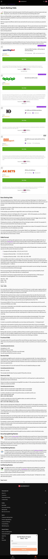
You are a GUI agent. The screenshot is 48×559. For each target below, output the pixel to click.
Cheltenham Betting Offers (7, 517)
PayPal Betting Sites (6, 533)
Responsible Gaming (6, 497)
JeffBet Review (24, 103)
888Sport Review (24, 163)
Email (12, 540)
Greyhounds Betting (6, 521)
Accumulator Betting (6, 507)
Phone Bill (4, 540)
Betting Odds (4, 509)
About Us (4, 493)
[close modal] (36, 535)
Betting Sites (3, 4)
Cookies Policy (5, 499)
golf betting (24, 469)
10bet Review (24, 132)
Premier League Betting (6, 519)
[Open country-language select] (46, 1)
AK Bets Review (24, 192)
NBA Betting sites (5, 525)
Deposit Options (5, 529)
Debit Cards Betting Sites (7, 531)
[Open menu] (1, 1)
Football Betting (5, 523)
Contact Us (4, 495)
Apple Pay (4, 535)
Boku (3, 538)
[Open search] (44, 1)
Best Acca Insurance (6, 511)
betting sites (10, 241)
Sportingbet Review (24, 71)
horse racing (15, 436)
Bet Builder (4, 505)
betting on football (38, 450)
